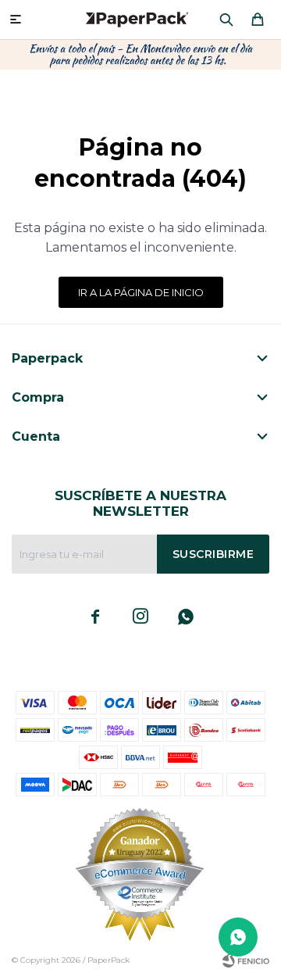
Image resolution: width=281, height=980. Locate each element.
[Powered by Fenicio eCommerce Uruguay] (245, 960)
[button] (226, 19)
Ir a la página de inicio (141, 292)
